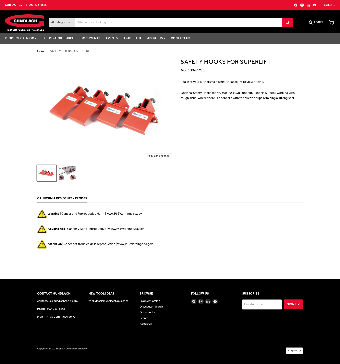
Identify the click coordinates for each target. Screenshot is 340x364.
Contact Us (13, 5)
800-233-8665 (56, 309)
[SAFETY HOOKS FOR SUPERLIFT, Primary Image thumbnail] (46, 173)
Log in (185, 82)
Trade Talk (132, 38)
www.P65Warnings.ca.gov (124, 214)
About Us (155, 38)
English (328, 5)
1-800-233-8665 (36, 5)
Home (41, 51)
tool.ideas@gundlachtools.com (108, 301)
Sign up (293, 304)
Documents (90, 38)
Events (112, 38)
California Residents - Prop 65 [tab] (62, 198)
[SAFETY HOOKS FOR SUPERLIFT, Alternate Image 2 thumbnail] (67, 173)
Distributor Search (58, 38)
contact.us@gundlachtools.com (57, 301)
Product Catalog (20, 38)
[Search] (287, 22)
